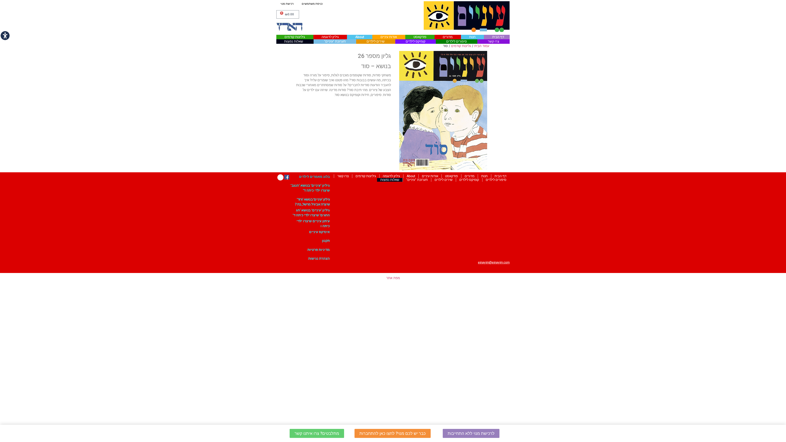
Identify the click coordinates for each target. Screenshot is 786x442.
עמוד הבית (481, 46)
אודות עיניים (389, 37)
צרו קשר (493, 41)
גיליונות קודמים (295, 37)
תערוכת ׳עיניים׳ (335, 41)
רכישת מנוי (287, 3)
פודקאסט (419, 37)
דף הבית (498, 37)
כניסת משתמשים (312, 3)
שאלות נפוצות (293, 41)
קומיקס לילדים (415, 41)
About (359, 37)
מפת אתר (393, 278)
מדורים (448, 37)
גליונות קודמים (461, 46)
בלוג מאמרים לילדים (314, 177)
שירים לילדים (376, 41)
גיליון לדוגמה (330, 37)
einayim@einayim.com (494, 262)
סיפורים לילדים (456, 41)
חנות (472, 37)
